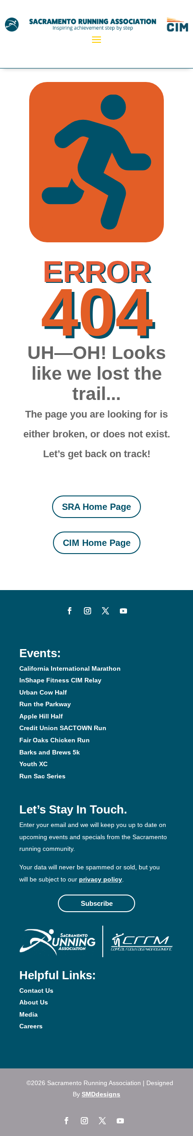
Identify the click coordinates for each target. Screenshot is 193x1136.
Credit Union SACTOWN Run (62, 728)
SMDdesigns (101, 1094)
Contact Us (36, 990)
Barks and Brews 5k (49, 752)
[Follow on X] (105, 611)
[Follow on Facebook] (69, 611)
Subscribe (97, 903)
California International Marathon (70, 668)
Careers (31, 1026)
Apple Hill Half (41, 716)
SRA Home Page (96, 507)
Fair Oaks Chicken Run (54, 740)
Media (28, 1014)
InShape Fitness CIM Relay (60, 680)
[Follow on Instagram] (87, 611)
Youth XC (33, 764)
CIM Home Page (97, 543)
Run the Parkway (45, 704)
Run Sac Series (42, 776)
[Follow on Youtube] (123, 611)
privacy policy (100, 879)
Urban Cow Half (43, 692)
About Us (33, 1002)
